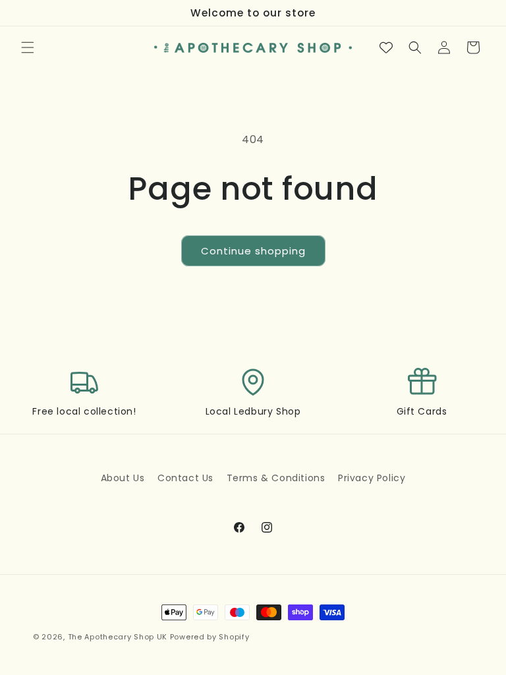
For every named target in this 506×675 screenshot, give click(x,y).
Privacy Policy (371, 477)
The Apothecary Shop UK (117, 636)
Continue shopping (253, 251)
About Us (123, 477)
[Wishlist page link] (386, 47)
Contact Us (185, 477)
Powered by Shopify (210, 636)
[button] (27, 47)
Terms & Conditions (276, 477)
